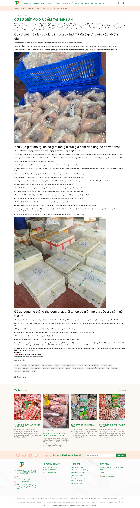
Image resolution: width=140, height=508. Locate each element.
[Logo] (16, 3)
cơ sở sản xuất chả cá (68, 365)
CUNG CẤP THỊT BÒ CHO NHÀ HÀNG (82, 426)
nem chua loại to (106, 365)
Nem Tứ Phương (76, 480)
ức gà (33, 371)
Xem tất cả (122, 390)
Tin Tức (94, 3)
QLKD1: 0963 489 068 (50, 467)
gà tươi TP (50, 345)
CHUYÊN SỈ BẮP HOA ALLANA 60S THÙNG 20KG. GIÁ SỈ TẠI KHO (56, 434)
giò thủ (87, 365)
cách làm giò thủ (47, 365)
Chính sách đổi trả (77, 475)
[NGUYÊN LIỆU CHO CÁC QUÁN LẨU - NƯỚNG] (112, 407)
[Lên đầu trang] (134, 502)
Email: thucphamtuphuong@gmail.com (27, 478)
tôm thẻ (17, 371)
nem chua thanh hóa (21, 368)
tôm (108, 368)
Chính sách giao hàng (78, 472)
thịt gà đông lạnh (78, 368)
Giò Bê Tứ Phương (77, 483)
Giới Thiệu (28, 3)
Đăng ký (121, 455)
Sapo (94, 505)
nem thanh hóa (35, 368)
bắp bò (24, 365)
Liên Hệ (101, 3)
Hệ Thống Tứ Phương (71, 3)
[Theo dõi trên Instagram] (30, 455)
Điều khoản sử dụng (77, 467)
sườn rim (54, 368)
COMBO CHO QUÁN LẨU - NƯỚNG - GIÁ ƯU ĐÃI (27, 426)
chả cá (57, 365)
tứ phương (26, 371)
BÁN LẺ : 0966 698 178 (50, 472)
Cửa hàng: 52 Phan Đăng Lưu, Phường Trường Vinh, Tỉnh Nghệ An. (27, 486)
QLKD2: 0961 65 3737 (49, 470)
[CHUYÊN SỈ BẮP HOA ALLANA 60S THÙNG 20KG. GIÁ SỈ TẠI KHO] (56, 411)
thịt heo (101, 368)
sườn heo (46, 368)
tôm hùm (114, 368)
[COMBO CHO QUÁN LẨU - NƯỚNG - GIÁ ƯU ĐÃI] (27, 407)
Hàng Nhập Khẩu (54, 3)
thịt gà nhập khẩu (91, 368)
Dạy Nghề (85, 3)
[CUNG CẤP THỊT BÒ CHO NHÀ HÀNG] (84, 407)
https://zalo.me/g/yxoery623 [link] (34, 356)
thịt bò (61, 368)
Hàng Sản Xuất (40, 3)
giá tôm (80, 365)
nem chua (95, 365)
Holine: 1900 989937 (23, 482)
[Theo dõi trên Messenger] (24, 455)
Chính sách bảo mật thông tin (80, 470)
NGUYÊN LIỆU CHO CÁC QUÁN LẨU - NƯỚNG (112, 426)
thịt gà (68, 368)
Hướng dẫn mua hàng (78, 478)
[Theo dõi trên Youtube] (36, 455)
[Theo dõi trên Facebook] (18, 455)
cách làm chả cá (34, 365)
